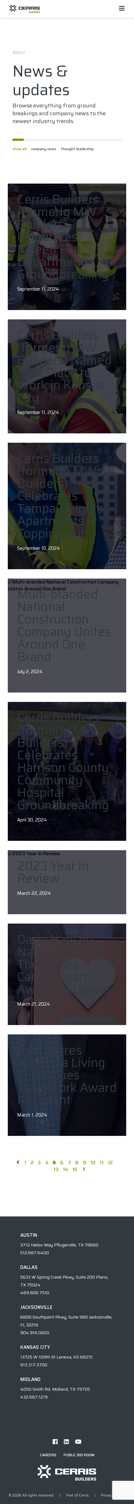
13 (56, 1169)
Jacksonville (36, 1307)
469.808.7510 (34, 1292)
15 (74, 1169)
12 (110, 1162)
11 (101, 1162)
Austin (28, 1235)
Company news (43, 149)
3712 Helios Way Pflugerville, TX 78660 (59, 1244)
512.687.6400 (34, 1252)
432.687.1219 (34, 1396)
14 (65, 1169)
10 (92, 1162)
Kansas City (35, 1347)
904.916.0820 (34, 1332)
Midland (30, 1379)
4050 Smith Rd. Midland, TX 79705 (55, 1389)
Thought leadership (77, 149)
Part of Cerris (77, 1495)
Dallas (29, 1267)
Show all (19, 149)
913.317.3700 (33, 1364)
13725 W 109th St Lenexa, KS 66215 (56, 1357)
